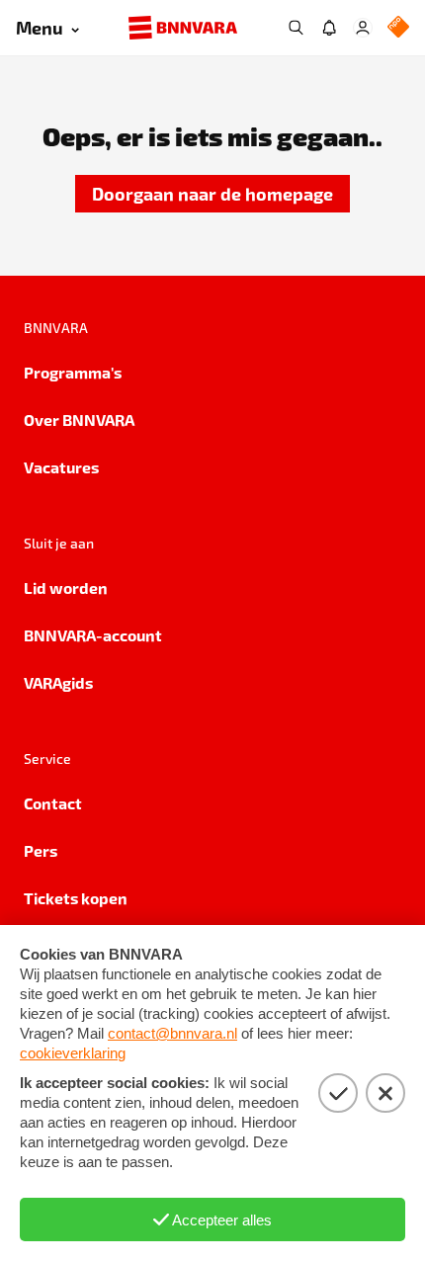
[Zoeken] (295, 28)
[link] (212, 194)
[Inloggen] (363, 28)
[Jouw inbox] (329, 27)
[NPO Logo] (398, 28)
